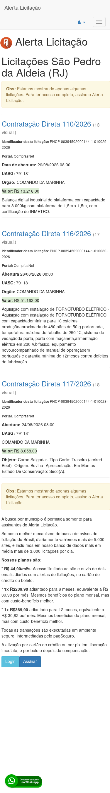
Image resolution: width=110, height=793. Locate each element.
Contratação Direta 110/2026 (46, 123)
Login (10, 661)
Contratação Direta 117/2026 (46, 383)
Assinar (30, 661)
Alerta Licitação (22, 7)
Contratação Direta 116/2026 (46, 233)
